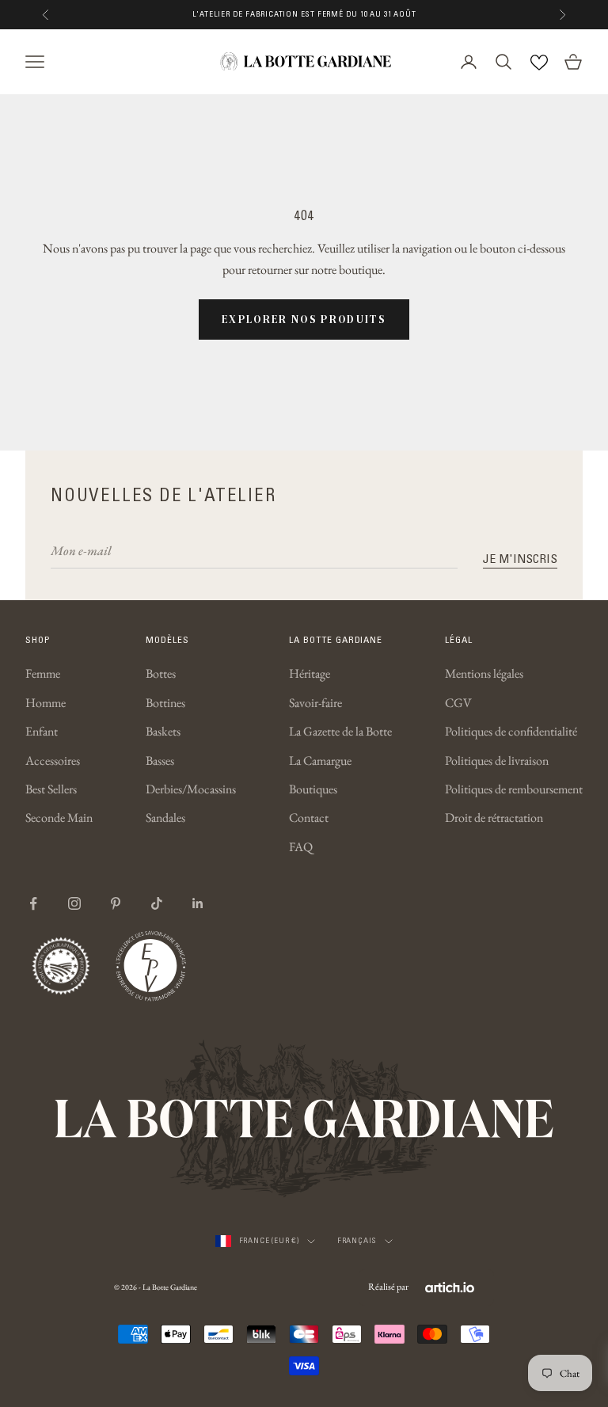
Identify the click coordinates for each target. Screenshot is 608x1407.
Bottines (165, 702)
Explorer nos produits (304, 319)
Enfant (41, 731)
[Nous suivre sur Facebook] (33, 903)
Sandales (165, 817)
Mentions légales (484, 673)
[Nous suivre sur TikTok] (157, 903)
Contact (309, 817)
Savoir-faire (315, 702)
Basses (160, 760)
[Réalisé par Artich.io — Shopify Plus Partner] (449, 1287)
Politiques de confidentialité (511, 731)
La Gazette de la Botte (340, 731)
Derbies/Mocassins (191, 789)
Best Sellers (51, 789)
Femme (42, 673)
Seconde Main (59, 817)
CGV (458, 702)
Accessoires (52, 760)
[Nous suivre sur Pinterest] (116, 903)
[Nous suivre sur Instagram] (74, 903)
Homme (45, 702)
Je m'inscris (520, 558)
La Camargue (320, 760)
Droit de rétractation (494, 817)
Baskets (163, 731)
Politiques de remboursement (514, 789)
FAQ (301, 846)
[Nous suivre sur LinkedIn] (198, 903)
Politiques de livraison (497, 760)
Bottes (161, 673)
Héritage (309, 673)
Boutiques (313, 789)
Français (357, 1240)
